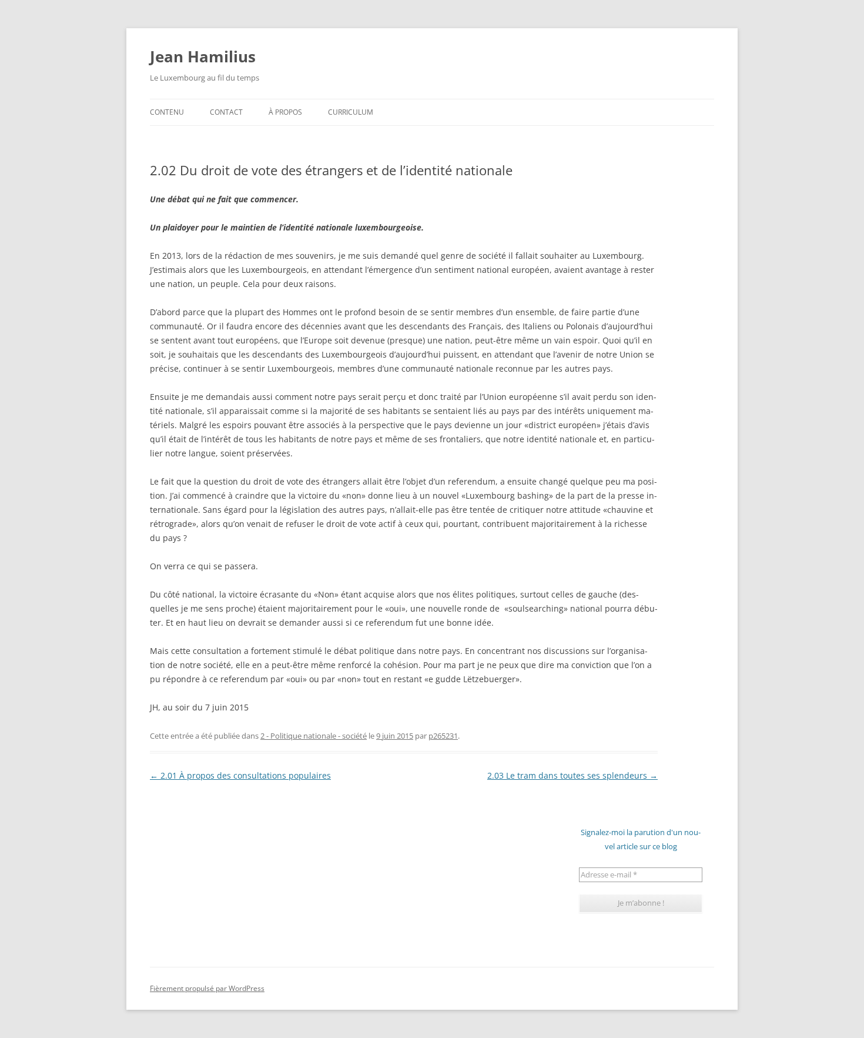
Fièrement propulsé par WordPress (207, 988)
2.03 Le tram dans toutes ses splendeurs (572, 775)
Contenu (167, 112)
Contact (226, 112)
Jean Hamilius (203, 56)
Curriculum (350, 112)
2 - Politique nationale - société (313, 735)
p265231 (443, 735)
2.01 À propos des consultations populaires (240, 775)
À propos (285, 112)
